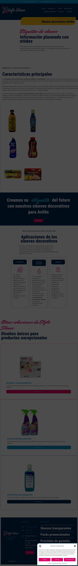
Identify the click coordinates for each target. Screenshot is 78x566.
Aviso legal (64, 563)
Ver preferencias (70, 559)
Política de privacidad (56, 563)
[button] (75, 546)
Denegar (57, 559)
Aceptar (45, 559)
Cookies (49, 563)
